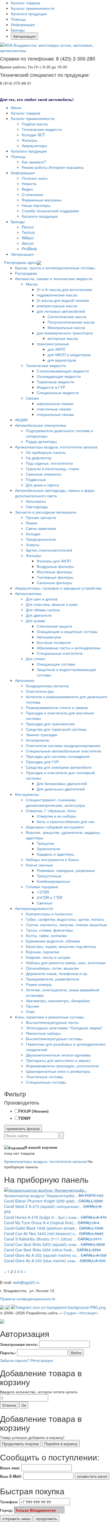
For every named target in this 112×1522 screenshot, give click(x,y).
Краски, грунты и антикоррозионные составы (55, 267)
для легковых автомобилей (61, 311)
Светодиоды (37, 506)
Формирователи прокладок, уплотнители (62, 1065)
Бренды (18, 30)
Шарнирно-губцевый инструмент (55, 827)
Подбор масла (35, 123)
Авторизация (24, 36)
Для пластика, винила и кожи (51, 604)
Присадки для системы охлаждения (58, 756)
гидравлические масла (57, 295)
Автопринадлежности (34, 908)
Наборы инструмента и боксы (52, 859)
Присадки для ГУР (42, 761)
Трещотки (45, 843)
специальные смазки (55, 414)
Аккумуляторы (34, 145)
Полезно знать (35, 178)
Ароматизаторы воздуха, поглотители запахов (56, 447)
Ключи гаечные (39, 865)
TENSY (24, 1118)
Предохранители (41, 539)
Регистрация (42, 1360)
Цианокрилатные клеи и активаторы (58, 1071)
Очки (30, 1011)
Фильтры (29, 140)
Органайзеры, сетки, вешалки (52, 968)
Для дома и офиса (42, 485)
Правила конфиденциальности (27, 1298)
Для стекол (35, 658)
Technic (28, 232)
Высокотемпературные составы (54, 1038)
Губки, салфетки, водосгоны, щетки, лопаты (65, 919)
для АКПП (56, 349)
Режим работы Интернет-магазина (52, 167)
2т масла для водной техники (63, 300)
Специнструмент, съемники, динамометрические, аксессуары (55, 802)
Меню (16, 107)
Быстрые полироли (54, 642)
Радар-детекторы (41, 441)
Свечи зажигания (41, 528)
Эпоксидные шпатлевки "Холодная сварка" (64, 1027)
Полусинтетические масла (71, 322)
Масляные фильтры (54, 571)
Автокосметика (28, 593)
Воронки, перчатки (42, 951)
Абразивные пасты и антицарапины (69, 647)
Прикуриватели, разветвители (52, 979)
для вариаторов (62, 360)
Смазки (32, 398)
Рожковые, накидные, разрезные (66, 870)
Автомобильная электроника (40, 425)
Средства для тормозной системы (56, 729)
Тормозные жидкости (55, 381)
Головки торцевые (42, 886)
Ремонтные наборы (43, 1033)
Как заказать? (34, 161)
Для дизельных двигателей (61, 789)
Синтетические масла (67, 316)
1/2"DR (43, 892)
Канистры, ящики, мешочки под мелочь (61, 946)
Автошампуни (49, 637)
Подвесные (36, 479)
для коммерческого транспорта (65, 333)
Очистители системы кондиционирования (63, 745)
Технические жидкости (42, 129)
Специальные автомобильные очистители (63, 751)
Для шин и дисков (41, 599)
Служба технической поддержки (50, 210)
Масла (32, 284)
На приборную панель (46, 452)
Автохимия (24, 680)
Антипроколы (37, 740)
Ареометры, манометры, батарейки (58, 1000)
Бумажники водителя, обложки (53, 941)
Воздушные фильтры (55, 566)
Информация (23, 24)
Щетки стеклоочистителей (49, 550)
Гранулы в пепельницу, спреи (52, 468)
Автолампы (36, 501)
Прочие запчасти (41, 517)
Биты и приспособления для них (66, 821)
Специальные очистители (60, 653)
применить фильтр (23, 1128)
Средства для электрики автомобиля (59, 767)
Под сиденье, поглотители (49, 463)
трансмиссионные (53, 343)
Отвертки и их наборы (56, 816)
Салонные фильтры (54, 582)
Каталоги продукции (29, 13)
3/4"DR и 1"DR (49, 897)
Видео (27, 189)
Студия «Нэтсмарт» (81, 1312)
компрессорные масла (57, 305)
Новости (29, 183)
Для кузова (35, 620)
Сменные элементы (43, 474)
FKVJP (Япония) (33, 1111)
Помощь (18, 19)
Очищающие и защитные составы (67, 631)
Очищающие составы (56, 664)
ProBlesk (29, 248)
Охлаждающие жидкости (59, 376)
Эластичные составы (44, 1076)
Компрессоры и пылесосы (49, 913)
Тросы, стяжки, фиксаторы (49, 930)
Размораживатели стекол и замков (57, 707)
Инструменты (27, 794)
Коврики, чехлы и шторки (48, 957)
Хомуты (32, 544)
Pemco (28, 227)
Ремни (31, 523)
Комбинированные (53, 881)
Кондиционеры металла (47, 685)
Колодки (33, 533)
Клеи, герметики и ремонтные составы (49, 1017)
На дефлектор (38, 457)
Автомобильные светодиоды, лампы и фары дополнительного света (55, 493)
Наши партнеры (36, 205)
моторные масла (63, 338)
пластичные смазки (54, 409)
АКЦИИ (21, 419)
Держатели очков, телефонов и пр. (57, 973)
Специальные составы (46, 1082)
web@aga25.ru (26, 1282)
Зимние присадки (41, 734)
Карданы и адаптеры (55, 854)
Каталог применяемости (32, 8)
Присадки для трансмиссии (50, 723)
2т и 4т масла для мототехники (64, 289)
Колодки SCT (33, 134)
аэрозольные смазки (55, 403)
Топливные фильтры (55, 577)
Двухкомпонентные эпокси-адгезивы (58, 1055)
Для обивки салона (43, 609)
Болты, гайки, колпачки (46, 935)
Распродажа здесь (20, 262)
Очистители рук (40, 691)
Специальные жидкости (58, 392)
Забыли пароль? (15, 1360)
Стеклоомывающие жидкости (63, 371)
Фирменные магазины (41, 199)
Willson (28, 238)
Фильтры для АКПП (54, 561)
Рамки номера (39, 984)
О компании (32, 194)
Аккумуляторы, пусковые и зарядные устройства (58, 588)
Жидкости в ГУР (51, 387)
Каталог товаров (25, 2)
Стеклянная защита (54, 626)
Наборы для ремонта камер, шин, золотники (65, 962)
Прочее (32, 1006)
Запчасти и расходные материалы (45, 512)
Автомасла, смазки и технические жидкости (53, 278)
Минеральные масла (66, 327)
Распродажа (26, 273)
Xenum (28, 243)
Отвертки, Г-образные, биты (51, 810)
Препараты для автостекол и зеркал (58, 1060)
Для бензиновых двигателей (62, 783)
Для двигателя (39, 615)
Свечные (44, 903)
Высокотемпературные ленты (52, 1022)
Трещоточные (49, 875)
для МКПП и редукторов (69, 354)
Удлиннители (48, 848)
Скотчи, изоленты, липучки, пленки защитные (66, 924)
